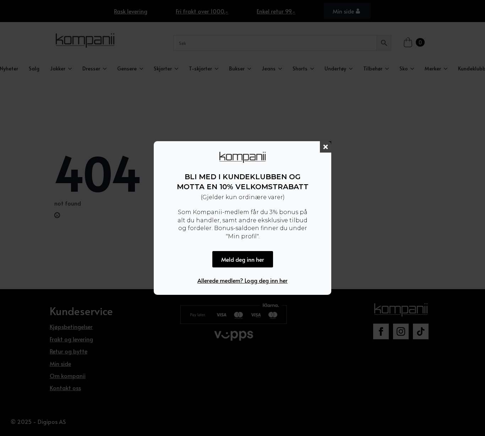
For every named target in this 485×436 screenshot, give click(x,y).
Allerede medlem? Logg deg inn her (242, 280)
